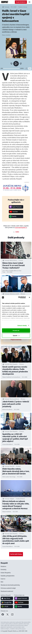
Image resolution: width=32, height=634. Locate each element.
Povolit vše (16, 330)
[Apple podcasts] (16, 208)
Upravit (15, 335)
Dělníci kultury (13, 260)
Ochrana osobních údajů (8, 588)
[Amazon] (7, 606)
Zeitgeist (12, 498)
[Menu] (29, 2)
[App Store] (7, 598)
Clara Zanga (12, 476)
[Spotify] (16, 218)
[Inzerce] (16, 187)
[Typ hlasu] (26, 68)
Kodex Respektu (6, 573)
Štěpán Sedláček (6, 35)
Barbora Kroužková (7, 409)
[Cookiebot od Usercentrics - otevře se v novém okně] (19, 297)
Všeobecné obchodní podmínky (10, 585)
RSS (2, 582)
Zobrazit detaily (22, 325)
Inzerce (3, 579)
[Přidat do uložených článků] (28, 255)
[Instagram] (12, 616)
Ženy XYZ (12, 466)
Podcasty (6, 7)
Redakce (3, 566)
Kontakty (3, 569)
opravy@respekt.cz (21, 227)
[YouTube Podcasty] (16, 213)
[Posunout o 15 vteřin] (20, 63)
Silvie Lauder (5, 476)
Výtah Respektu (14, 364)
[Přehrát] (16, 63)
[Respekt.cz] (4, 2)
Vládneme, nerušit (14, 294)
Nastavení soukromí (7, 591)
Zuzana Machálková (7, 444)
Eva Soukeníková (15, 377)
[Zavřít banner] (29, 297)
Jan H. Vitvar (5, 270)
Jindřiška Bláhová (13, 270)
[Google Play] (7, 602)
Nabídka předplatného (7, 576)
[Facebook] (3, 616)
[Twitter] (7, 616)
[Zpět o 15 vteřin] (11, 63)
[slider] (11, 68)
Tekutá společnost (14, 399)
